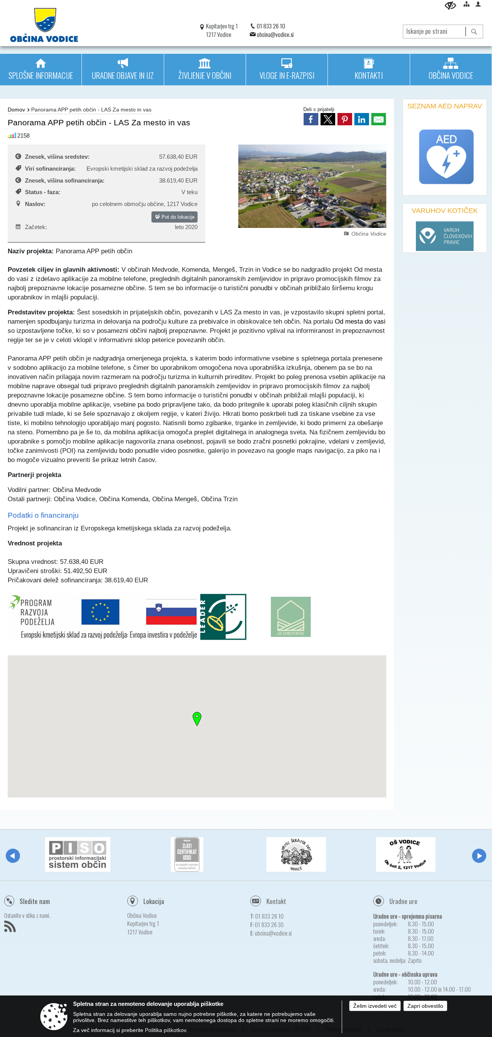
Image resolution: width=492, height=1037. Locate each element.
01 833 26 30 (269, 924)
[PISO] (77, 854)
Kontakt (276, 901)
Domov (16, 109)
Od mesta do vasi (360, 321)
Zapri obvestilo (425, 1006)
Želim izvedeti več (375, 1006)
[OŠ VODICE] (405, 854)
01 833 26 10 (271, 26)
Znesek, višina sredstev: (57, 156)
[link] (311, 119)
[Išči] (474, 31)
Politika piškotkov (165, 1030)
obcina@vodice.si (275, 34)
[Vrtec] (296, 854)
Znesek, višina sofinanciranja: (65, 180)
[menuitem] (40, 69)
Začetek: (36, 227)
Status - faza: (42, 192)
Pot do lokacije (177, 217)
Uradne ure (403, 901)
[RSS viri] (11, 928)
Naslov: (35, 204)
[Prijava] (478, 4)
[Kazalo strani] (467, 4)
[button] (13, 856)
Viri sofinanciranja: (50, 168)
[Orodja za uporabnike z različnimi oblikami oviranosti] (450, 5)
